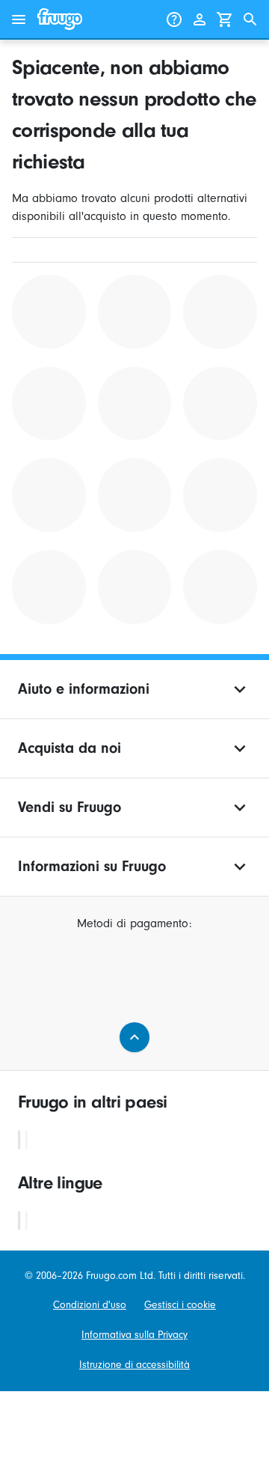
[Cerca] (250, 19)
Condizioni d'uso (89, 1304)
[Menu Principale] (18, 19)
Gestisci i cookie (180, 1304)
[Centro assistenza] (174, 19)
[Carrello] (225, 19)
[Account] (199, 19)
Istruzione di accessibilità (134, 1364)
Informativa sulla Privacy (134, 1334)
